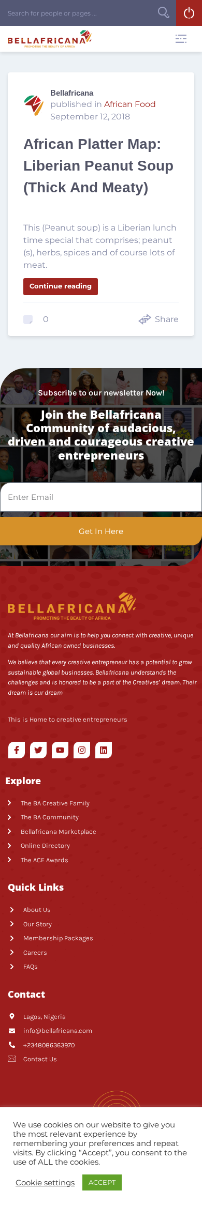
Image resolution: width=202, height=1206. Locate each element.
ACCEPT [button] (102, 1182)
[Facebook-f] (16, 750)
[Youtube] (60, 750)
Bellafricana (71, 92)
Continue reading (61, 286)
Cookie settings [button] (45, 1182)
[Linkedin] (103, 750)
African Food (130, 104)
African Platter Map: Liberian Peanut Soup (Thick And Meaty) (98, 165)
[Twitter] (38, 750)
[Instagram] (82, 750)
